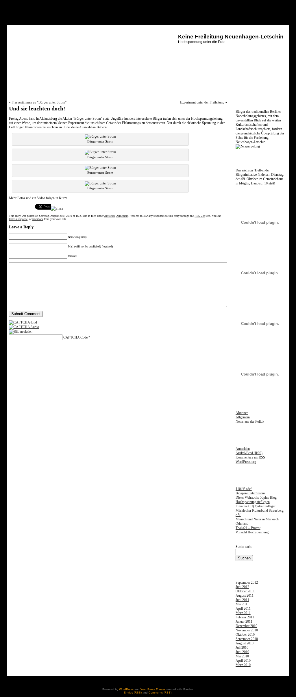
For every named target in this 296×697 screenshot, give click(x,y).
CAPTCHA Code (75, 337)
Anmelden (243, 449)
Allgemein (122, 215)
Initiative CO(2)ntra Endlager (255, 506)
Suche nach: (244, 547)
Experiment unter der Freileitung (202, 102)
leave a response (18, 219)
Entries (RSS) (133, 692)
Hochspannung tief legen (253, 502)
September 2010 (247, 639)
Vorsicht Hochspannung (252, 532)
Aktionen (109, 215)
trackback (37, 219)
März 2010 (243, 665)
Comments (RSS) (160, 692)
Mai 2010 (242, 656)
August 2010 (245, 643)
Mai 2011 (242, 604)
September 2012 (247, 582)
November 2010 (247, 630)
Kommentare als (250, 457)
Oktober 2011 (245, 591)
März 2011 (243, 613)
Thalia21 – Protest (248, 528)
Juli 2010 (242, 648)
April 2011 (243, 609)
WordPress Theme (152, 689)
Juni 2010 (242, 652)
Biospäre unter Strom (250, 493)
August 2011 (245, 596)
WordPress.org (246, 462)
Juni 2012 (242, 587)
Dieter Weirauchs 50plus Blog (256, 498)
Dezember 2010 (246, 626)
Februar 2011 (245, 617)
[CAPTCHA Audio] (24, 327)
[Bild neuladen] (20, 332)
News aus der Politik (250, 421)
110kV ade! (244, 489)
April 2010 (243, 661)
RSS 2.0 (200, 215)
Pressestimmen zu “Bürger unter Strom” (39, 102)
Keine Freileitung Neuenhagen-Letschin (231, 37)
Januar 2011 (244, 622)
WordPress (126, 689)
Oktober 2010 (245, 635)
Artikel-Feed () (249, 453)
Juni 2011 (242, 600)
